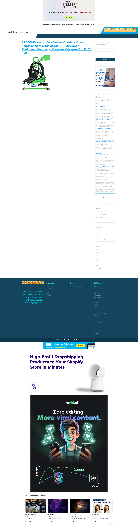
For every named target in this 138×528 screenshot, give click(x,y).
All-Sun (97, 201)
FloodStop (98, 227)
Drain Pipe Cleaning (101, 214)
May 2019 (48, 293)
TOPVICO (98, 262)
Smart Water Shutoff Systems (103, 119)
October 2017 (49, 295)
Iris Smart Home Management (103, 239)
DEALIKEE (98, 208)
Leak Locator (99, 243)
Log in (71, 288)
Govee (97, 233)
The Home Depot (99, 178)
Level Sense (99, 246)
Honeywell (98, 236)
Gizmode (98, 230)
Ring (97, 259)
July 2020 (48, 286)
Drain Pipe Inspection (101, 217)
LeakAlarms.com (17, 32)
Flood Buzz (98, 224)
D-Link (97, 205)
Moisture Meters (100, 252)
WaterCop (98, 268)
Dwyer (97, 220)
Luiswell (98, 249)
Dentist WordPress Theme (64, 340)
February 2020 (49, 291)
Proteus (98, 255)
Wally (97, 265)
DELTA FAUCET (99, 211)
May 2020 (48, 288)
